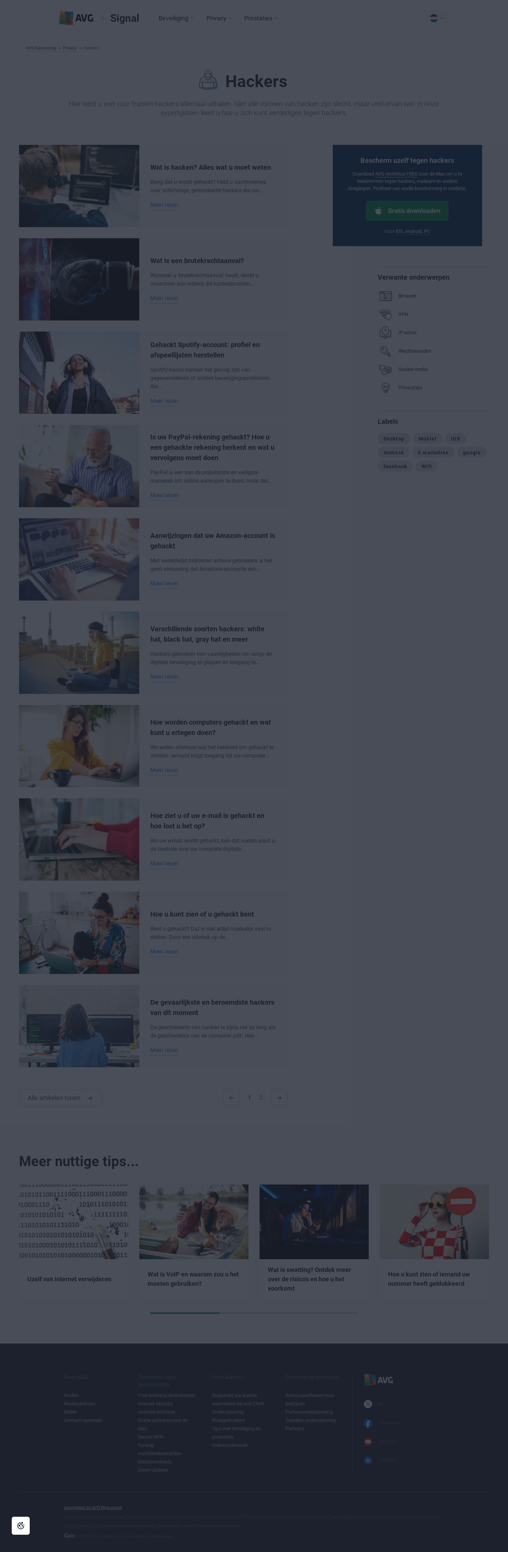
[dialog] (254, 776)
